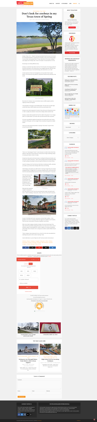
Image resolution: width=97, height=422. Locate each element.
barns (29, 241)
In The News (64, 3)
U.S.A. (40, 244)
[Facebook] (66, 228)
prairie (51, 242)
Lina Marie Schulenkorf (29, 365)
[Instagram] (75, 228)
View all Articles (72, 27)
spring (32, 244)
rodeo (29, 244)
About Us (51, 3)
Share (72, 157)
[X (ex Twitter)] (77, 228)
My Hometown (36, 11)
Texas (36, 244)
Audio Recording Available (22, 356)
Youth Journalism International (73, 147)
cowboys (33, 241)
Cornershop (39, 420)
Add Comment (38, 19)
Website (48, 391)
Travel (44, 11)
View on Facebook (67, 157)
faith (47, 241)
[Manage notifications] (94, 419)
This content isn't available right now (72, 167)
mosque (39, 242)
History (50, 241)
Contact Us (78, 420)
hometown (25, 242)
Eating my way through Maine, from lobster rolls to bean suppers (28, 360)
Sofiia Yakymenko (69, 100)
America (24, 241)
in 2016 (49, 256)
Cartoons (55, 356)
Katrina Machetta (46, 19)
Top (41, 11)
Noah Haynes (68, 91)
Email (33, 391)
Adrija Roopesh (57, 362)
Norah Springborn (69, 95)
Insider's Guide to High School (49, 357)
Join (70, 3)
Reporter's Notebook (32, 356)
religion (24, 244)
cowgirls (38, 241)
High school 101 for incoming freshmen (50, 360)
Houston (35, 242)
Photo (68, 155)
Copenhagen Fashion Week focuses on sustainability (71, 90)
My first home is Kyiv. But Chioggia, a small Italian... (70, 99)
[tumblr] (72, 228)
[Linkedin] (69, 228)
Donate (75, 3)
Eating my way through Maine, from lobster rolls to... (71, 80)
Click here (72, 116)
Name (19, 391)
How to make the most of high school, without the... (71, 94)
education (43, 241)
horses (30, 242)
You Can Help (72, 52)
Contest (58, 3)
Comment (20, 379)
